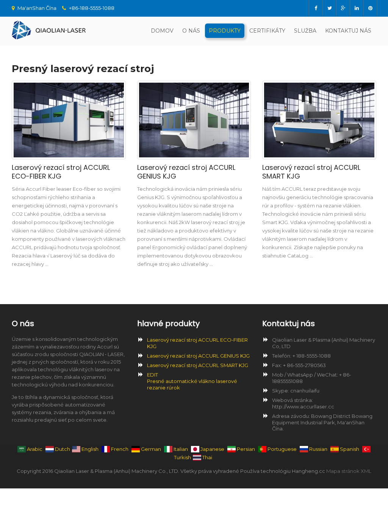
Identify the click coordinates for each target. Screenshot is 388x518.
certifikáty (267, 30)
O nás (191, 30)
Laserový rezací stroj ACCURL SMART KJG (311, 172)
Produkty (225, 30)
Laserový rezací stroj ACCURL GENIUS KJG (186, 172)
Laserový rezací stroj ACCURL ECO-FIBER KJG (61, 172)
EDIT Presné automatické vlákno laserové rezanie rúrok (192, 381)
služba (305, 30)
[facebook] (315, 8)
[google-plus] (343, 8)
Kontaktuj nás (348, 30)
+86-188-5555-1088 (91, 8)
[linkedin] (356, 8)
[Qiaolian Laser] (49, 41)
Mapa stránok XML (348, 471)
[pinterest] (370, 8)
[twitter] (329, 8)
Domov (162, 30)
